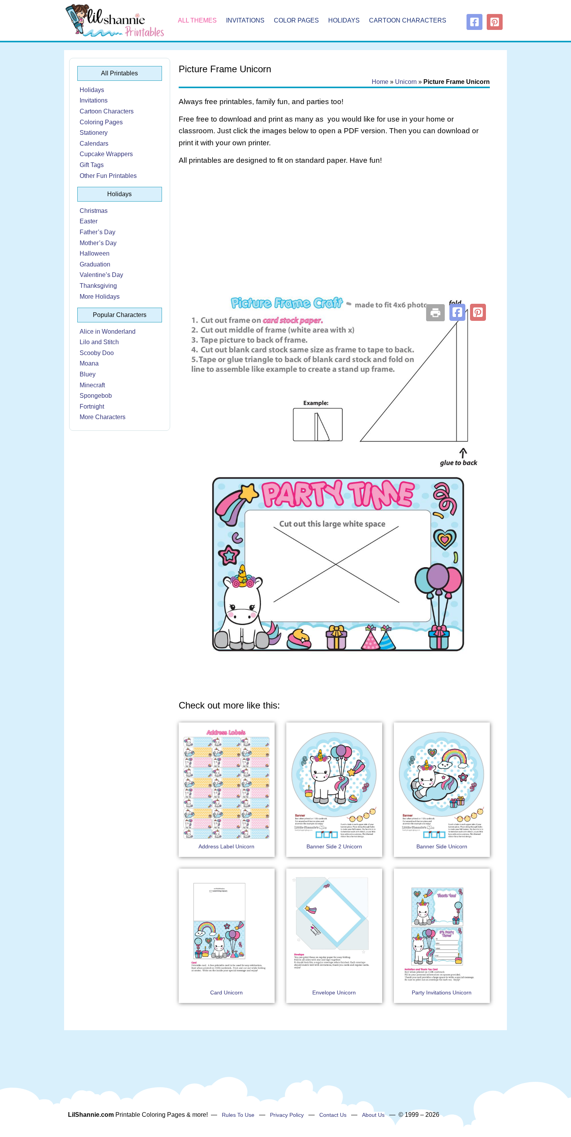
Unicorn (406, 81)
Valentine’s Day (101, 275)
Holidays (344, 20)
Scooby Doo (97, 353)
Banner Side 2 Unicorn (334, 846)
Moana (89, 363)
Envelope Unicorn (334, 992)
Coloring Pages (101, 122)
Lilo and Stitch (99, 342)
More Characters (102, 417)
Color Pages (296, 20)
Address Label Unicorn (226, 846)
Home (380, 81)
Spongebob (96, 395)
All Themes (197, 20)
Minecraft (92, 385)
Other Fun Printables (108, 175)
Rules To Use (238, 1115)
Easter (88, 221)
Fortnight (92, 406)
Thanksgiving (98, 285)
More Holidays (100, 296)
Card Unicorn (226, 992)
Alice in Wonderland (108, 331)
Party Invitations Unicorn (442, 992)
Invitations (245, 20)
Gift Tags (92, 165)
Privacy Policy (287, 1115)
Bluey (88, 374)
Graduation (95, 264)
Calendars (94, 143)
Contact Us (332, 1115)
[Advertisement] (334, 233)
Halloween (95, 253)
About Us (373, 1115)
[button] (457, 312)
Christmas (94, 210)
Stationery (94, 132)
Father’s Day (97, 232)
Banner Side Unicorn (441, 846)
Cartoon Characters (407, 20)
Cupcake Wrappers (106, 154)
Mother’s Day (98, 243)
